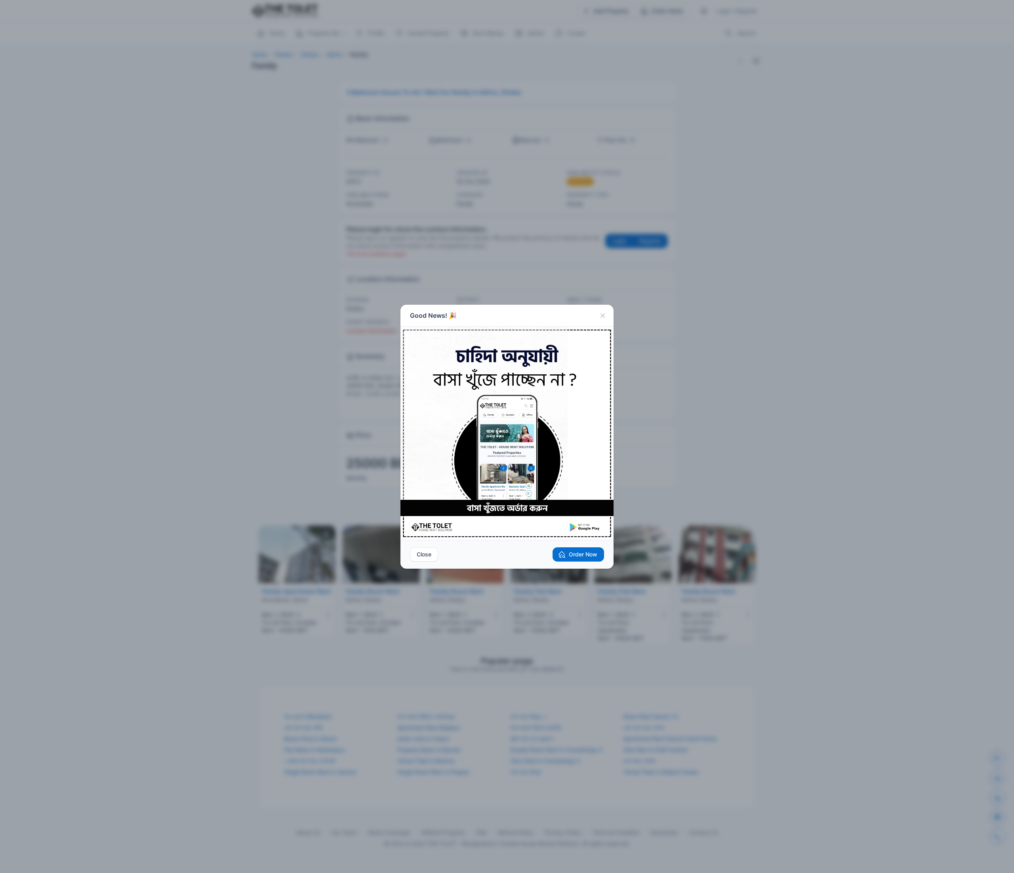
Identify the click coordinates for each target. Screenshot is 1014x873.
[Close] (602, 316)
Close (424, 554)
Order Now (583, 554)
